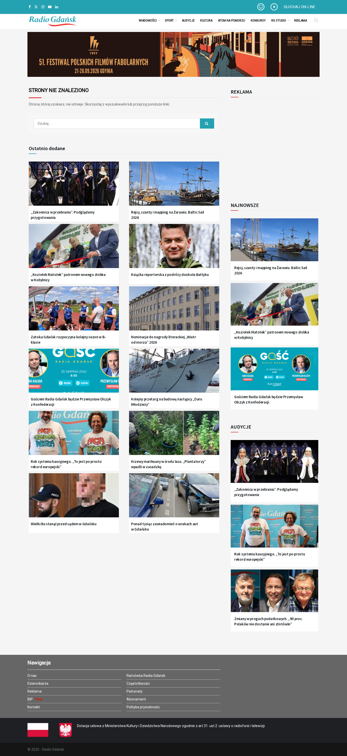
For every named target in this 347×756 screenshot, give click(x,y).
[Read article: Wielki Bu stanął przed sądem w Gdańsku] (74, 498)
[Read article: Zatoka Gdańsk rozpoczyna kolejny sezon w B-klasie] (74, 311)
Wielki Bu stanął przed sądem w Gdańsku (64, 523)
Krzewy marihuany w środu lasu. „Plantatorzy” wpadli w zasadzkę (168, 464)
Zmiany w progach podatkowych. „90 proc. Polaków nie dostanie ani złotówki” (268, 621)
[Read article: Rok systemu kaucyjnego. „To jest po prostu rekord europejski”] (74, 436)
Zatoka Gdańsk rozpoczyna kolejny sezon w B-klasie (68, 340)
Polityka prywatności (143, 707)
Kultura (206, 20)
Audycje (188, 20)
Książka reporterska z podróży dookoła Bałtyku (170, 274)
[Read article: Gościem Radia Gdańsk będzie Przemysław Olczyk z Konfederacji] (74, 374)
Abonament (136, 699)
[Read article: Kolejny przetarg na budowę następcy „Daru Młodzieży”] (174, 374)
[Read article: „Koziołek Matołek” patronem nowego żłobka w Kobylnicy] (74, 249)
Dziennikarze (38, 683)
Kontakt (33, 707)
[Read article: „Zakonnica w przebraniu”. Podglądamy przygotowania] (74, 187)
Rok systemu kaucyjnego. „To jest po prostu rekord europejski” (66, 464)
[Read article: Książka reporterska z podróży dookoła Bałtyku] (174, 249)
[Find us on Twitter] (36, 7)
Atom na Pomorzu (231, 20)
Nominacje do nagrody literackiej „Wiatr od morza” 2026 (163, 340)
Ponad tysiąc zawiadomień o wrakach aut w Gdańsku (164, 526)
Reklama (300, 20)
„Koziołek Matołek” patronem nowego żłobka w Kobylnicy (68, 277)
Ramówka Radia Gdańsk (146, 676)
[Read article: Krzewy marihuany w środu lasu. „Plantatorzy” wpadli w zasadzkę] (174, 436)
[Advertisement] (272, 147)
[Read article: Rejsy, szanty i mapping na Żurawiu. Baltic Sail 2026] (174, 187)
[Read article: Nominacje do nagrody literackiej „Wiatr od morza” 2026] (174, 311)
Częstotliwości (138, 683)
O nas (32, 676)
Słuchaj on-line (299, 7)
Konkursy (258, 20)
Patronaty (135, 691)
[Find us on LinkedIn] (56, 7)
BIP (30, 699)
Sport (169, 20)
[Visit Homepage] (52, 20)
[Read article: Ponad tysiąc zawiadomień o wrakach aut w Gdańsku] (174, 498)
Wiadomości (148, 20)
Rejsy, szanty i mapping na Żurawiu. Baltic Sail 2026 (167, 215)
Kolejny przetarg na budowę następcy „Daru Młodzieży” (166, 402)
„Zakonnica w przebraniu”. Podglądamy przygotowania (62, 215)
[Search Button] (316, 20)
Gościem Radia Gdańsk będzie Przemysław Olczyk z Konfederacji (71, 402)
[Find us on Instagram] (42, 7)
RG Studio (278, 20)
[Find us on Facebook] (30, 7)
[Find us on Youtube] (50, 7)
